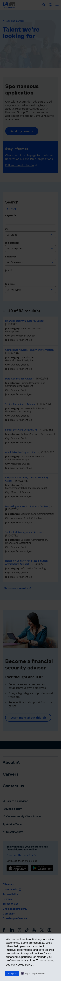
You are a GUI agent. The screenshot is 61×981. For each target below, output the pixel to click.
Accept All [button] (12, 973)
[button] (33, 973)
